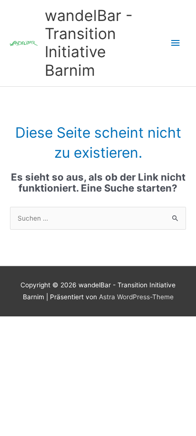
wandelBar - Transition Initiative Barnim (89, 43)
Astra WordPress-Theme (136, 297)
